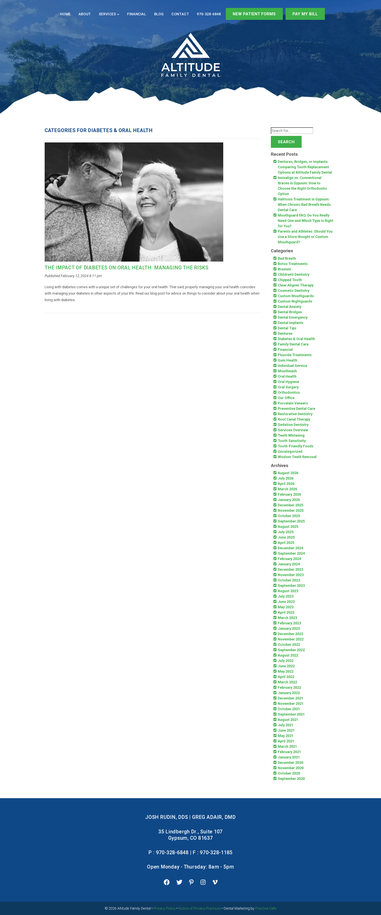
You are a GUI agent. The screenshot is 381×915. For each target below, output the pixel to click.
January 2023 (289, 628)
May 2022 (285, 671)
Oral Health (287, 376)
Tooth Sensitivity (292, 441)
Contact (180, 14)
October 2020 (289, 773)
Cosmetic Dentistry (293, 290)
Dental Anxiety (289, 307)
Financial (136, 14)
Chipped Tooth (290, 280)
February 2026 (289, 494)
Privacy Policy (164, 908)
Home (65, 14)
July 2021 (285, 725)
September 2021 (291, 714)
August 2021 (288, 720)
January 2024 (289, 564)
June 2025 (286, 537)
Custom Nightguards (295, 301)
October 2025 (289, 516)
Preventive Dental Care (296, 408)
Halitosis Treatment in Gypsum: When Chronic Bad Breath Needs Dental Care (304, 204)
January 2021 (289, 757)
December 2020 (290, 762)
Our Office (286, 398)
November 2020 (291, 768)
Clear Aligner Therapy (296, 285)
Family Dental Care (293, 344)
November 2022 (291, 639)
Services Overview (293, 430)
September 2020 (291, 779)
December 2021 (290, 698)
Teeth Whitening (291, 435)
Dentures (285, 333)
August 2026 (288, 473)
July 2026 (285, 478)
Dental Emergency (293, 317)
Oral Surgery (288, 387)
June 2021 (286, 730)
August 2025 (288, 526)
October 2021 (289, 709)
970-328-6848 (209, 14)
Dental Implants (290, 323)
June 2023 (286, 602)
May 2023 (285, 607)
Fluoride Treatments (295, 355)
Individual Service (292, 366)
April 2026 (286, 484)
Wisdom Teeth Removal (297, 457)
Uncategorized (290, 451)
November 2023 (291, 575)
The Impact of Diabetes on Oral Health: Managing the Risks (127, 268)
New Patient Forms (254, 14)
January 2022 (289, 693)
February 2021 (289, 752)
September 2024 (291, 553)
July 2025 (285, 532)
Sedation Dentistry (293, 425)
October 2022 (289, 644)
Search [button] (286, 141)
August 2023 (288, 591)
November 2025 (291, 510)
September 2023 (291, 585)
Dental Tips (287, 328)
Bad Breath (287, 258)
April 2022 (286, 677)
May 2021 (285, 736)
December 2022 (290, 634)
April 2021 (286, 741)
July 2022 (285, 661)
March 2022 (287, 682)
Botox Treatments (293, 264)
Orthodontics (289, 392)
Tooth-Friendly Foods (295, 446)
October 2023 (289, 580)
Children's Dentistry (293, 274)
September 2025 (291, 521)
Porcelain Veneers (293, 403)
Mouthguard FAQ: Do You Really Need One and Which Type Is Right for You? (305, 220)
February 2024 (289, 559)
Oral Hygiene (288, 382)
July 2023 (285, 596)
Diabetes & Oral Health (296, 339)
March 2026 (287, 489)
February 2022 (289, 687)
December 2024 (290, 548)
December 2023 (290, 569)
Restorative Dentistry (295, 414)
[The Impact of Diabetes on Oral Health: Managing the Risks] (134, 203)
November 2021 (291, 703)
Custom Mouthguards (296, 296)
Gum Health (287, 360)
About (85, 14)
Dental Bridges (290, 312)
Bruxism (284, 269)
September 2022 (291, 650)
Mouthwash (287, 371)
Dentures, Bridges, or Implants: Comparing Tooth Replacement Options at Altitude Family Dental (305, 167)
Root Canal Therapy (294, 419)
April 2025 (286, 543)
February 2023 (289, 623)
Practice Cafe (265, 908)
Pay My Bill (305, 14)
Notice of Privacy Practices (199, 908)
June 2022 (286, 666)
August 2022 (288, 655)
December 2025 (290, 505)
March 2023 (287, 618)
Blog (159, 14)
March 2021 (287, 746)
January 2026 (289, 500)
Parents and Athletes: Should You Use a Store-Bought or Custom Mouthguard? (305, 236)
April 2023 (286, 612)
